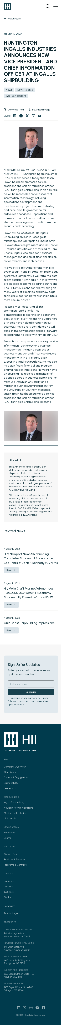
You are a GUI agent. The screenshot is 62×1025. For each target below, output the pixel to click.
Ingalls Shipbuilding (14, 802)
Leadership (10, 788)
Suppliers (9, 881)
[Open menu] (56, 6)
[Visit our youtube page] (39, 116)
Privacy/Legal (11, 913)
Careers (8, 886)
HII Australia (10, 818)
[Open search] (47, 6)
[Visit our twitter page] (27, 116)
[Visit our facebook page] (21, 116)
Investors (8, 891)
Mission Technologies (15, 813)
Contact (8, 897)
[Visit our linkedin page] (15, 116)
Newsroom (9, 832)
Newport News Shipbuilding (18, 807)
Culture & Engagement (16, 777)
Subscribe (31, 692)
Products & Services (14, 859)
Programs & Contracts (15, 864)
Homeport (9, 906)
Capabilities (10, 854)
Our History (10, 772)
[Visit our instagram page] (33, 116)
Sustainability (11, 783)
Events (7, 837)
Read (9, 570)
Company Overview (15, 766)
